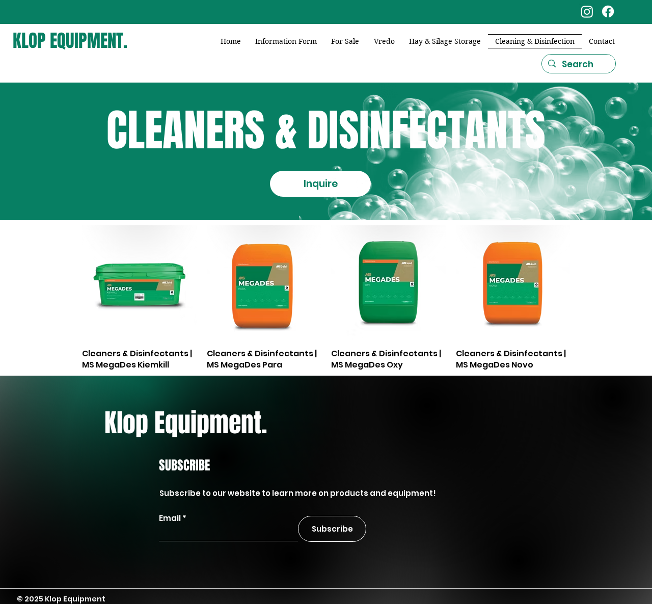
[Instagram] (587, 11)
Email (170, 518)
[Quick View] (139, 282)
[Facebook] (608, 11)
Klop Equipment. (185, 422)
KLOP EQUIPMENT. (70, 41)
